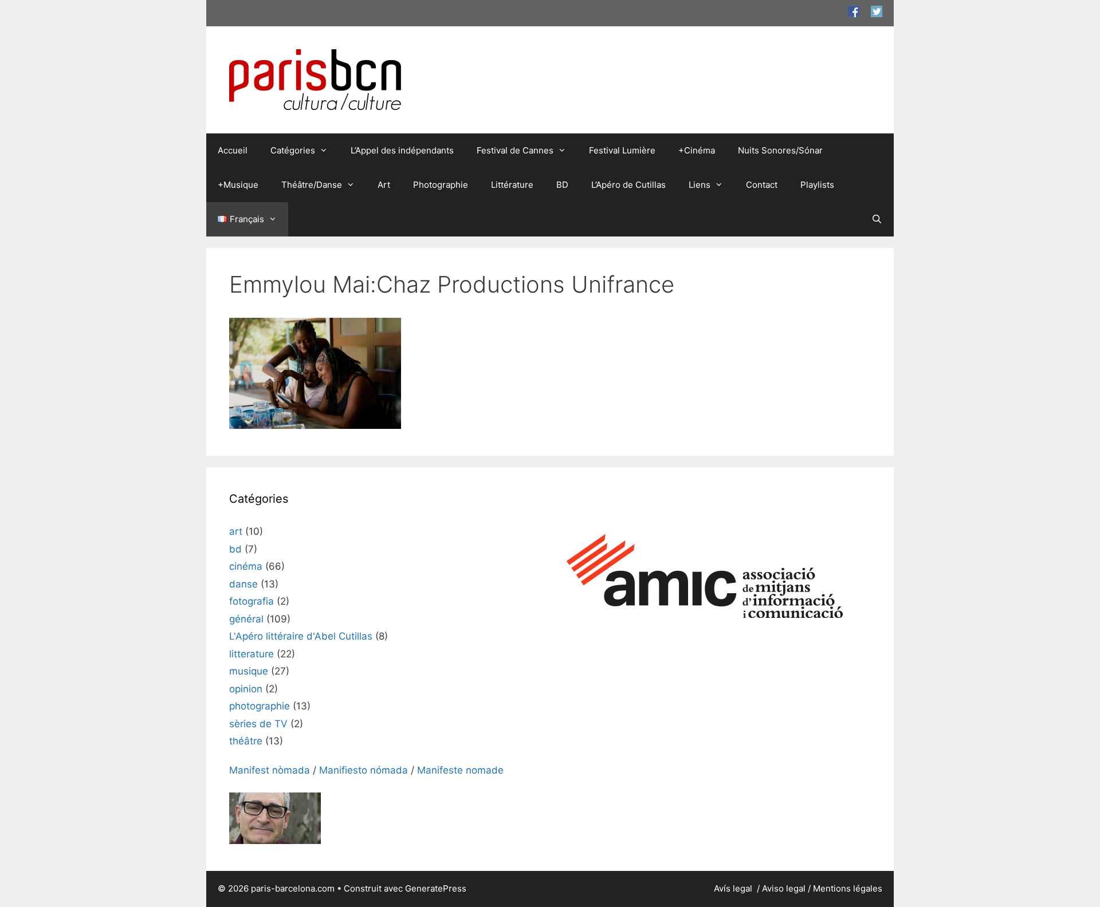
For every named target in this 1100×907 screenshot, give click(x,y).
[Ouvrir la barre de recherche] (877, 219)
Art (384, 184)
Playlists (817, 184)
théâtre (245, 741)
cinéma (245, 566)
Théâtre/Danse (311, 184)
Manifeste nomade (460, 770)
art (235, 531)
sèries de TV (258, 723)
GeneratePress (435, 888)
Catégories (292, 150)
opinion (245, 689)
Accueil (232, 150)
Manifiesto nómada (363, 770)
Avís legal (734, 888)
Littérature (512, 184)
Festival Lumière (622, 150)
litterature (251, 654)
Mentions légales (847, 888)
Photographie (440, 184)
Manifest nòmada (269, 770)
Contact (761, 184)
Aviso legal (784, 888)
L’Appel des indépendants (402, 150)
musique (248, 671)
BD (562, 184)
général (246, 619)
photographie (259, 706)
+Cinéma (696, 150)
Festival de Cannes (515, 150)
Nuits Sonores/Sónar (780, 150)
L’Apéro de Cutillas (628, 184)
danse (243, 584)
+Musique (238, 184)
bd (235, 549)
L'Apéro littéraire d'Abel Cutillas (300, 636)
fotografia (251, 601)
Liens (699, 184)
